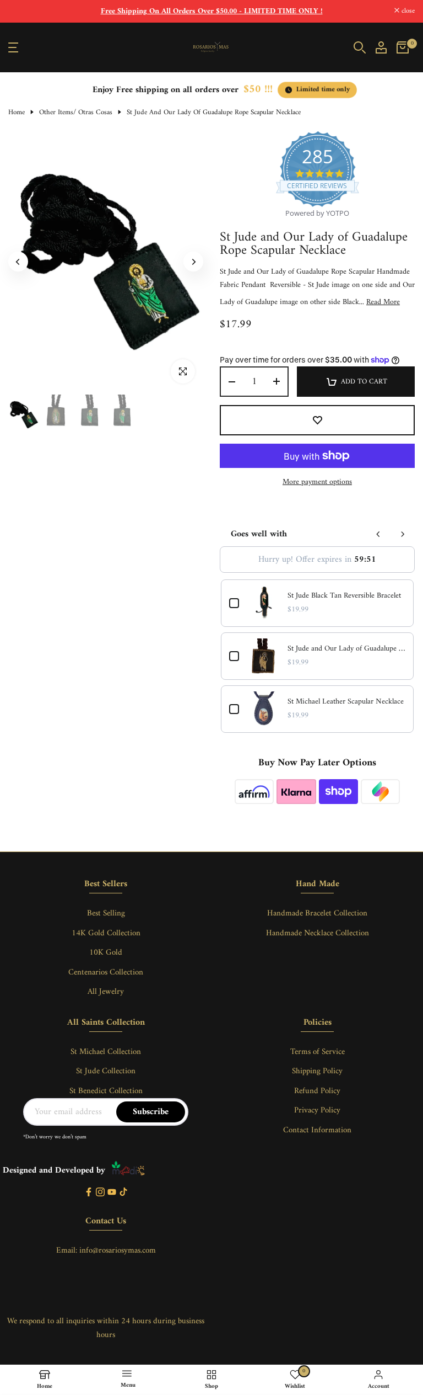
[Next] (193, 261)
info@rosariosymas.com (117, 1250)
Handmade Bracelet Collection (317, 913)
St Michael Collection (105, 1052)
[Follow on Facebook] (88, 1193)
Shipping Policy (317, 1071)
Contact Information (317, 1130)
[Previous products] (378, 534)
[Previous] (18, 261)
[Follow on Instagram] (100, 1193)
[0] (403, 47)
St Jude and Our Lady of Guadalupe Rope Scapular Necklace (346, 648)
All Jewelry (106, 991)
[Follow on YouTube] (111, 1193)
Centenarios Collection (105, 972)
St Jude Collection (105, 1071)
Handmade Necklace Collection (317, 933)
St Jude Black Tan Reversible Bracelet (344, 595)
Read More (383, 302)
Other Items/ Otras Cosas (75, 113)
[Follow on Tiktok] (123, 1193)
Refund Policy (317, 1091)
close (21, 11)
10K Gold (105, 952)
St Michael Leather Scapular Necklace (346, 701)
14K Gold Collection (106, 933)
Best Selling (106, 913)
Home (16, 113)
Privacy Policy (317, 1110)
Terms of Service (317, 1052)
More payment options (317, 482)
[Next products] (403, 534)
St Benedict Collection (106, 1091)
